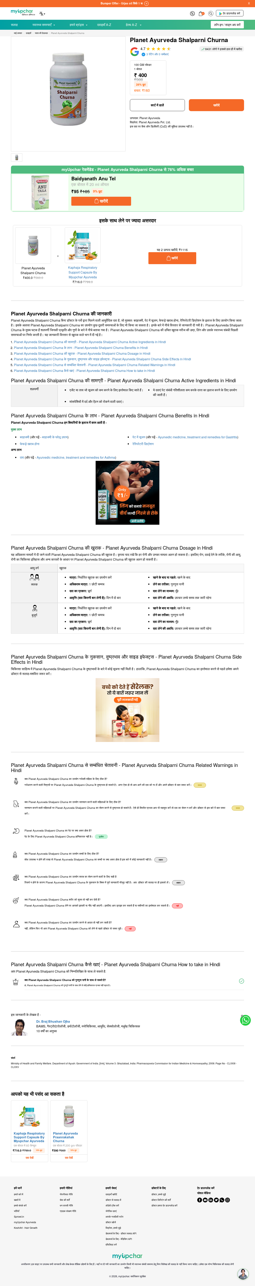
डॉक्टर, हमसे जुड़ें (158, 1194)
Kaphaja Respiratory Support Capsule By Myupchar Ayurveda (82, 272)
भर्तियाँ (16, 1211)
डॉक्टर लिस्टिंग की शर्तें (161, 1199)
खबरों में (17, 1199)
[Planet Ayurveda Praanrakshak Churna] (69, 1115)
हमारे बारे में (18, 1194)
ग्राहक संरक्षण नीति (68, 1211)
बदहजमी (24, 437)
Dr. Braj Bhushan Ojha (53, 1021)
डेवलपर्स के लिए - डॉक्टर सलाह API (121, 1233)
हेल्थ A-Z (132, 24)
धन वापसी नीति (66, 1205)
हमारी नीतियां (66, 1187)
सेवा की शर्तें (65, 1199)
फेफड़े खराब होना (29, 444)
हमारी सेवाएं (111, 1187)
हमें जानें (18, 1187)
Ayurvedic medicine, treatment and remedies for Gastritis (197, 437)
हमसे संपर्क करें (20, 1205)
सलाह (14, 24)
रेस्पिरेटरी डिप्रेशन (143, 444)
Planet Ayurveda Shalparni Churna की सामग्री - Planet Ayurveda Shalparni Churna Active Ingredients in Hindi (90, 342)
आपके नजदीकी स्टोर (114, 1216)
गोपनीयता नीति (66, 1194)
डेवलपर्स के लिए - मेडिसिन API (119, 1239)
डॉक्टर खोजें (111, 1222)
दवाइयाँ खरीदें (111, 1194)
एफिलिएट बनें (111, 1244)
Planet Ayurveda (149, 118)
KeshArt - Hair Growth (25, 1227)
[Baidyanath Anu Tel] (40, 192)
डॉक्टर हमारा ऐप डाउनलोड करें (164, 1205)
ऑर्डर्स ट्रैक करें (112, 1205)
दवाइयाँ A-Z (104, 24)
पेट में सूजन (138, 437)
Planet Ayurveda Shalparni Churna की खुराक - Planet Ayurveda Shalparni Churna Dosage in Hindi (82, 353)
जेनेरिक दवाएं (111, 1211)
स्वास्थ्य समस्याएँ (41, 24)
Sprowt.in (19, 1216)
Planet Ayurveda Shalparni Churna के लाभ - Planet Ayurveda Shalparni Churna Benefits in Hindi (81, 347)
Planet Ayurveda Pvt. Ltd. (155, 122)
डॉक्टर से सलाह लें (113, 1199)
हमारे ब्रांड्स (77, 24)
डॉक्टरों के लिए (158, 1187)
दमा (22, 457)
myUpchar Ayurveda (25, 1222)
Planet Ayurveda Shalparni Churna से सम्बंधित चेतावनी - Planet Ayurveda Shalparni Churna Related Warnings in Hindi (94, 364)
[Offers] (192, 13)
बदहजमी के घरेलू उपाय (55, 437)
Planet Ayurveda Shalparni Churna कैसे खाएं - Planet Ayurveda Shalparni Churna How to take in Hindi (84, 370)
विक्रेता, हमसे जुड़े (113, 1227)
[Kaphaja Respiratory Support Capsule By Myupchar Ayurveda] (30, 1115)
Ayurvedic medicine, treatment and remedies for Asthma (76, 457)
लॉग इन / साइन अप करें (227, 24)
